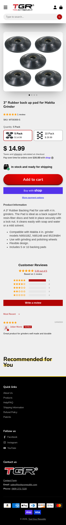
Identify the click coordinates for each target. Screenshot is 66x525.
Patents (7, 417)
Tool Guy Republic (37, 519)
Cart (61, 7)
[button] (10, 114)
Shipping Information (13, 407)
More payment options (33, 197)
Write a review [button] (33, 302)
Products (7, 397)
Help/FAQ (8, 402)
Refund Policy (10, 412)
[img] (10, 322)
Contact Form (10, 480)
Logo (23, 7)
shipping (18, 154)
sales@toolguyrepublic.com (23, 484)
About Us (8, 393)
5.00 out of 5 (41, 271)
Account (55, 7)
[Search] (59, 17)
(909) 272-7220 (19, 488)
